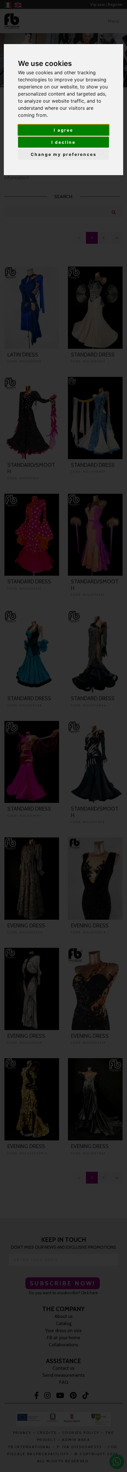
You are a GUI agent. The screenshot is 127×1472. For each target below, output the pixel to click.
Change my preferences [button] (64, 154)
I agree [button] (63, 130)
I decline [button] (63, 142)
